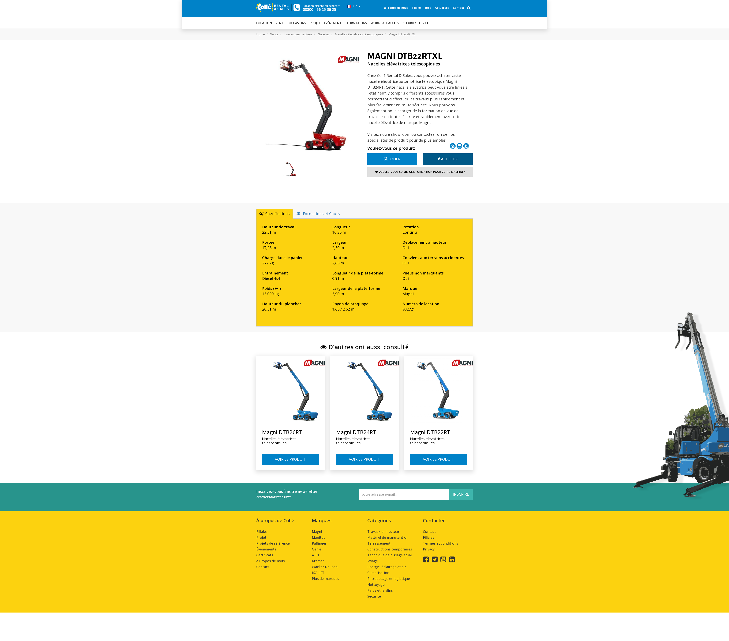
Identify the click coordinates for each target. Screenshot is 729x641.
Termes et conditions (440, 543)
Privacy (429, 549)
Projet (315, 23)
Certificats (264, 555)
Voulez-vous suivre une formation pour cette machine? (421, 171)
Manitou (319, 537)
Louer (393, 159)
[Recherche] (469, 8)
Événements (333, 23)
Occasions (297, 23)
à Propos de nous (396, 7)
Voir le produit (290, 459)
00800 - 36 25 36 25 (319, 9)
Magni (317, 531)
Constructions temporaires (389, 549)
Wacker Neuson (325, 567)
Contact (458, 7)
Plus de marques (325, 578)
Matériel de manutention (387, 537)
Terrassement (379, 543)
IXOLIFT (318, 572)
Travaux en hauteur (383, 531)
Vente (280, 23)
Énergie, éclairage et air (386, 567)
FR (354, 6)
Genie (316, 549)
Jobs (428, 7)
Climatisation (378, 572)
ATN (315, 555)
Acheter (449, 159)
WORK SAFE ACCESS (385, 23)
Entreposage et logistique (388, 578)
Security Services (416, 23)
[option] (309, 104)
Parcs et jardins (380, 590)
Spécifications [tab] (277, 213)
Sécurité (374, 596)
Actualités (442, 7)
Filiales (416, 7)
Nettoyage (376, 584)
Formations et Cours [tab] (321, 213)
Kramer (318, 561)
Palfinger (319, 543)
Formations (357, 23)
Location (264, 23)
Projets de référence (273, 543)
